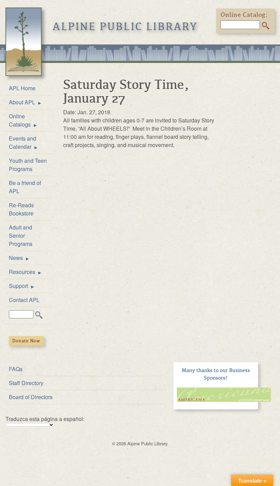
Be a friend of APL (25, 187)
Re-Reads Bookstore (21, 209)
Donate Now (26, 341)
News (16, 258)
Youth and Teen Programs (28, 165)
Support (18, 286)
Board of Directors (31, 397)
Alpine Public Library (125, 26)
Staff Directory (26, 383)
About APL (22, 102)
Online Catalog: (244, 15)
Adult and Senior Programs (20, 235)
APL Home (22, 88)
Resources (22, 272)
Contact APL (24, 300)
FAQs (16, 369)
